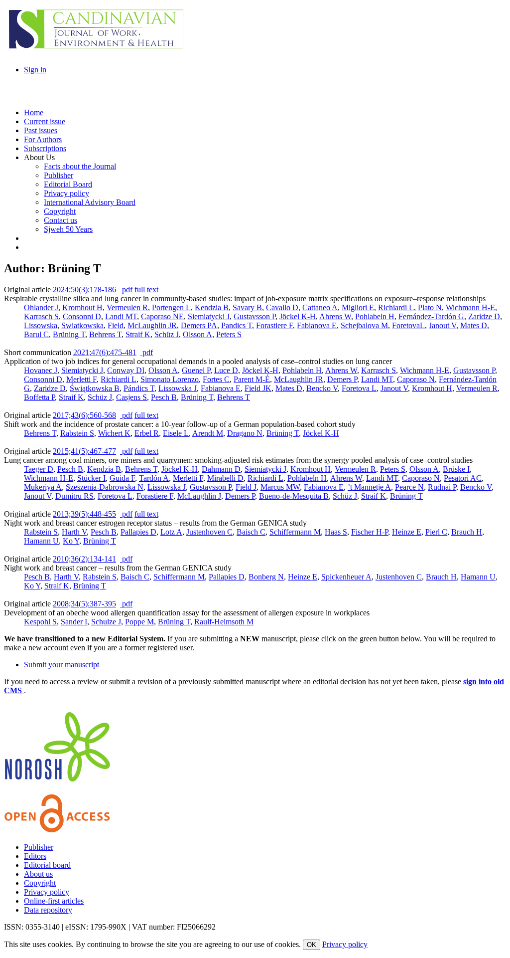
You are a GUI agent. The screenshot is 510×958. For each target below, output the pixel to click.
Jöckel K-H (297, 316)
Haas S (336, 532)
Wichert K (114, 433)
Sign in (35, 69)
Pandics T (236, 325)
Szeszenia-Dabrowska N (104, 487)
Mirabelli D (225, 478)
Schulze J (106, 621)
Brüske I (456, 469)
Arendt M (207, 433)
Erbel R (146, 433)
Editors (35, 856)
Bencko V (322, 388)
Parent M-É (252, 379)
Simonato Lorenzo (169, 379)
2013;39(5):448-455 (84, 514)
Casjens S (131, 397)
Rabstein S (77, 433)
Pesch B (164, 397)
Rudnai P (442, 487)
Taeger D (38, 469)
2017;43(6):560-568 (84, 415)
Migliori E (358, 307)
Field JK (258, 388)
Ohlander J (41, 307)
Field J (246, 487)
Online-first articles (54, 901)
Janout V (442, 325)
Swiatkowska (82, 325)
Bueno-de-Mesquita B (294, 496)
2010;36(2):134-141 (84, 559)
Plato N (430, 307)
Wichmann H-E (470, 307)
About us (38, 874)
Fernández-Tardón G (431, 316)
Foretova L (359, 388)
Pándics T (139, 388)
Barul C (36, 334)
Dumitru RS (74, 496)
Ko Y (71, 541)
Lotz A (171, 532)
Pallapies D (138, 532)
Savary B (247, 307)
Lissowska (40, 325)
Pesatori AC (463, 478)
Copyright (40, 883)
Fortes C (216, 379)
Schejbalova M (364, 325)
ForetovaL (408, 325)
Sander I (74, 621)
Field (116, 325)
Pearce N (409, 487)
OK (311, 945)
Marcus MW (280, 487)
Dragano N (244, 433)
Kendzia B (212, 307)
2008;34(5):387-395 (84, 603)
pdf (126, 289)
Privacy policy (46, 892)
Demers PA (199, 325)
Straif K (138, 334)
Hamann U (41, 541)
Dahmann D (221, 469)
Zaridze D (484, 316)
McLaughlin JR (152, 325)
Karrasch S (41, 316)
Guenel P (196, 370)
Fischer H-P (369, 532)
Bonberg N (266, 577)
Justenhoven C (209, 532)
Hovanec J (40, 370)
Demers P (342, 379)
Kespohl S (40, 621)
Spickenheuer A (346, 577)
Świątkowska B (95, 388)
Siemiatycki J (209, 316)
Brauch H (466, 532)
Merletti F (81, 379)
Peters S (229, 334)
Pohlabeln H (374, 316)
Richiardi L (396, 307)
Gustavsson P (254, 316)
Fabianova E (317, 325)
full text (146, 289)
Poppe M (139, 621)
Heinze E (406, 532)
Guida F (122, 478)
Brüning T (69, 334)
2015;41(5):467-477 (84, 451)
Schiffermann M (295, 532)
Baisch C (251, 532)
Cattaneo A (320, 307)
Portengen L (171, 307)
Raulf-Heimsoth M (224, 621)
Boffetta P (39, 397)
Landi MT (121, 316)
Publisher (38, 847)
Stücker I (91, 478)
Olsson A (197, 334)
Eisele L (176, 433)
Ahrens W (335, 316)
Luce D (226, 370)
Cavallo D (282, 307)
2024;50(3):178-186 (84, 289)
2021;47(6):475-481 (104, 352)
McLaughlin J (199, 496)
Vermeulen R (127, 307)
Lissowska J (177, 388)
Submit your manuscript (61, 664)
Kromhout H (82, 307)
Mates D (473, 325)
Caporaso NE (162, 316)
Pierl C (436, 532)
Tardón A (154, 478)
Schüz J (166, 334)
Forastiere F (274, 325)
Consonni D (82, 316)
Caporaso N (416, 379)
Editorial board (47, 865)
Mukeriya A (43, 487)
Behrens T (105, 334)
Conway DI (125, 370)
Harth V (74, 532)
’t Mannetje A (369, 487)
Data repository (48, 910)
